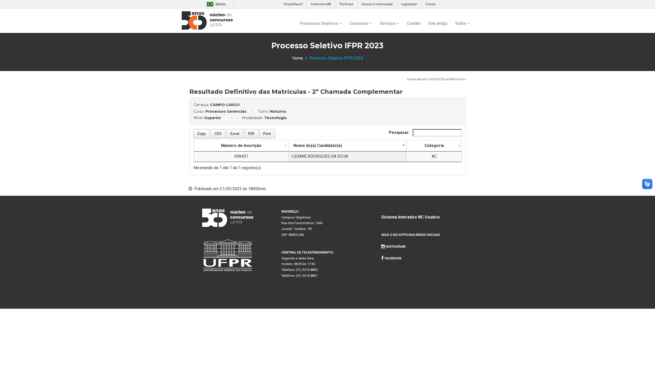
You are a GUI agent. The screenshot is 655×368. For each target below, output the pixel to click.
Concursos (359, 23)
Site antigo (437, 23)
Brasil (215, 4)
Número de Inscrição (241, 145)
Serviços (388, 23)
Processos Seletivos (319, 23)
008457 (241, 156)
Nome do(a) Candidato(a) (317, 145)
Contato (414, 23)
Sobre (461, 23)
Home (297, 58)
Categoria (434, 145)
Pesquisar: (400, 132)
